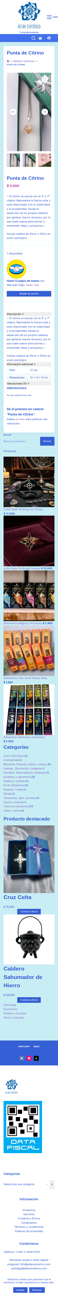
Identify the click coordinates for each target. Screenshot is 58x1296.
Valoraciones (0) (17, 383)
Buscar (7, 434)
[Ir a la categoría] (52, 1184)
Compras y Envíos (29, 1218)
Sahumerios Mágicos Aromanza (23, 623)
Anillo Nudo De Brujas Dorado (22, 568)
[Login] (49, 38)
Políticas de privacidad (29, 1231)
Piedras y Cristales (15, 1013)
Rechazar (37, 1290)
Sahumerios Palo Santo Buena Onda (25, 678)
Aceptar (20, 1290)
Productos (29, 1210)
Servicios (28, 1214)
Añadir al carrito (29, 293)
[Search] (33, 38)
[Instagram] (29, 1058)
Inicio (36, 1046)
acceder (20, 419)
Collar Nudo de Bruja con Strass (23, 509)
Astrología (10, 1004)
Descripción (14, 314)
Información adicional (20, 364)
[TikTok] (36, 1058)
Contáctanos (29, 1222)
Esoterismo (10, 1009)
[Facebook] (21, 1058)
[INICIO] (8, 61)
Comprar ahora (29, 911)
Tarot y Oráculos (14, 1017)
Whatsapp (24, 1046)
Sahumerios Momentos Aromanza (24, 737)
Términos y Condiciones (29, 1226)
